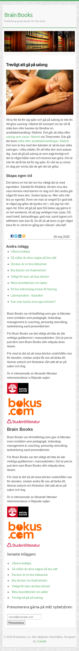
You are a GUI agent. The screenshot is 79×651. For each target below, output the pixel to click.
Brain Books (18, 14)
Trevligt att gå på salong (27, 597)
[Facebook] (12, 236)
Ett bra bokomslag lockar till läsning (34, 289)
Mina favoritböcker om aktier (29, 282)
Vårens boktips (20, 251)
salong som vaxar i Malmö (23, 136)
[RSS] (23, 236)
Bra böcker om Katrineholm (28, 270)
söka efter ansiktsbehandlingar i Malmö (43, 141)
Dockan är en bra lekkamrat (28, 264)
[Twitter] (16, 236)
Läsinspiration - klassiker (27, 295)
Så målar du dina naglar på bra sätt (33, 257)
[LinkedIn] (19, 236)
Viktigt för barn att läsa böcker (30, 276)
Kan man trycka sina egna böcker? (33, 301)
